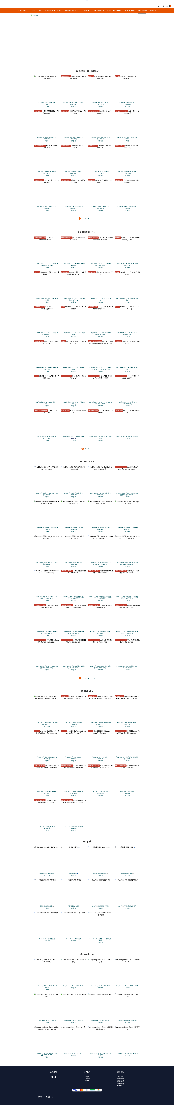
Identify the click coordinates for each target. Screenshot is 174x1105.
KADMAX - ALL (35, 10)
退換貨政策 (120, 1082)
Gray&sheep (142, 10)
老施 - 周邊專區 (130, 10)
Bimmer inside (97, 10)
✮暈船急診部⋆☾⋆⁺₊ (71, 10)
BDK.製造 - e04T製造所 (52, 10)
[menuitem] (80, 218)
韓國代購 (153, 10)
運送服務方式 (120, 1078)
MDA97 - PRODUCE (113, 10)
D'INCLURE (22, 10)
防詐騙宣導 (120, 1085)
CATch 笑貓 (85, 10)
